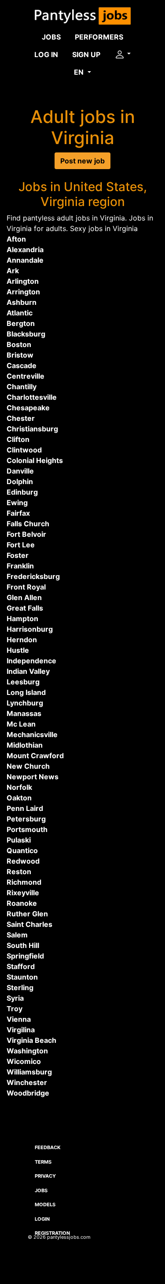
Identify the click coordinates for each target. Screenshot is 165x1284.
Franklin (20, 565)
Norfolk (19, 787)
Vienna (19, 1019)
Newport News (33, 776)
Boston (19, 344)
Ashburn (22, 302)
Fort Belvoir (26, 534)
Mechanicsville (32, 734)
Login (42, 1219)
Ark (13, 270)
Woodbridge (28, 1093)
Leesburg (23, 681)
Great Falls (25, 608)
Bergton (21, 323)
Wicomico (24, 1061)
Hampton (22, 618)
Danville (20, 471)
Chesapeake (28, 407)
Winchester (27, 1082)
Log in (46, 54)
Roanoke (22, 903)
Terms (43, 1162)
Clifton (18, 439)
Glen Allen (24, 597)
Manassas (24, 713)
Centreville (25, 376)
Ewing (17, 502)
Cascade (22, 365)
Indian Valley (28, 671)
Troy (14, 1008)
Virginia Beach (31, 1040)
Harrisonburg (30, 629)
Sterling (20, 987)
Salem (17, 934)
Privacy (45, 1176)
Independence (31, 660)
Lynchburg (25, 702)
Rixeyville (23, 892)
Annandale (25, 260)
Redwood (23, 861)
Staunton (22, 977)
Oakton (19, 797)
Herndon (22, 639)
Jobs (51, 37)
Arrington (23, 291)
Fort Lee (21, 544)
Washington (27, 1050)
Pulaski (19, 840)
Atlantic (20, 312)
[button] (122, 54)
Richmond (24, 882)
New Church (28, 766)
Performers (99, 37)
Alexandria (25, 249)
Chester (21, 418)
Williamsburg (29, 1071)
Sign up (86, 54)
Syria (15, 998)
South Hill (23, 945)
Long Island (26, 692)
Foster (18, 555)
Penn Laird (25, 808)
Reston (19, 871)
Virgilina (21, 1029)
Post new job (82, 160)
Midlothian (25, 745)
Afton (16, 239)
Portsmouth (27, 829)
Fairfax (18, 513)
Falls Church (28, 523)
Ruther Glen (27, 913)
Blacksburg (26, 333)
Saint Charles (29, 924)
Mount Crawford (35, 755)
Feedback (48, 1147)
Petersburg (26, 818)
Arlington (23, 281)
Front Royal (26, 586)
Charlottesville (32, 397)
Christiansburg (32, 428)
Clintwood (24, 449)
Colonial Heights (35, 460)
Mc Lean (21, 724)
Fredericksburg (33, 576)
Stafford (21, 966)
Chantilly (22, 386)
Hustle (18, 650)
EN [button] (79, 72)
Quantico (22, 850)
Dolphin (20, 481)
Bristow (20, 355)
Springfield (25, 955)
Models (45, 1204)
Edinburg (22, 492)
